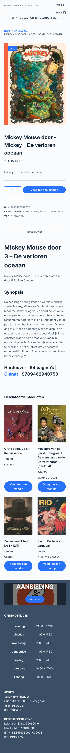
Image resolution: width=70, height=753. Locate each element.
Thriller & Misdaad (48, 557)
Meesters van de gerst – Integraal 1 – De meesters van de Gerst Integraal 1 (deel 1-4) (51, 457)
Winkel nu (35, 599)
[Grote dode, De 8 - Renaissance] (18, 424)
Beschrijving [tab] (34, 232)
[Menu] (5, 12)
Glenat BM (17, 216)
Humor (58, 211)
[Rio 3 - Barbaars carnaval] (52, 516)
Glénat (11, 374)
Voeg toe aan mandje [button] (18, 487)
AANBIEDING (30, 211)
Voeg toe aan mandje (44, 190)
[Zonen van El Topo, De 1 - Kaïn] (18, 516)
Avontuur (46, 211)
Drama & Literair (47, 478)
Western (9, 557)
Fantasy (9, 464)
